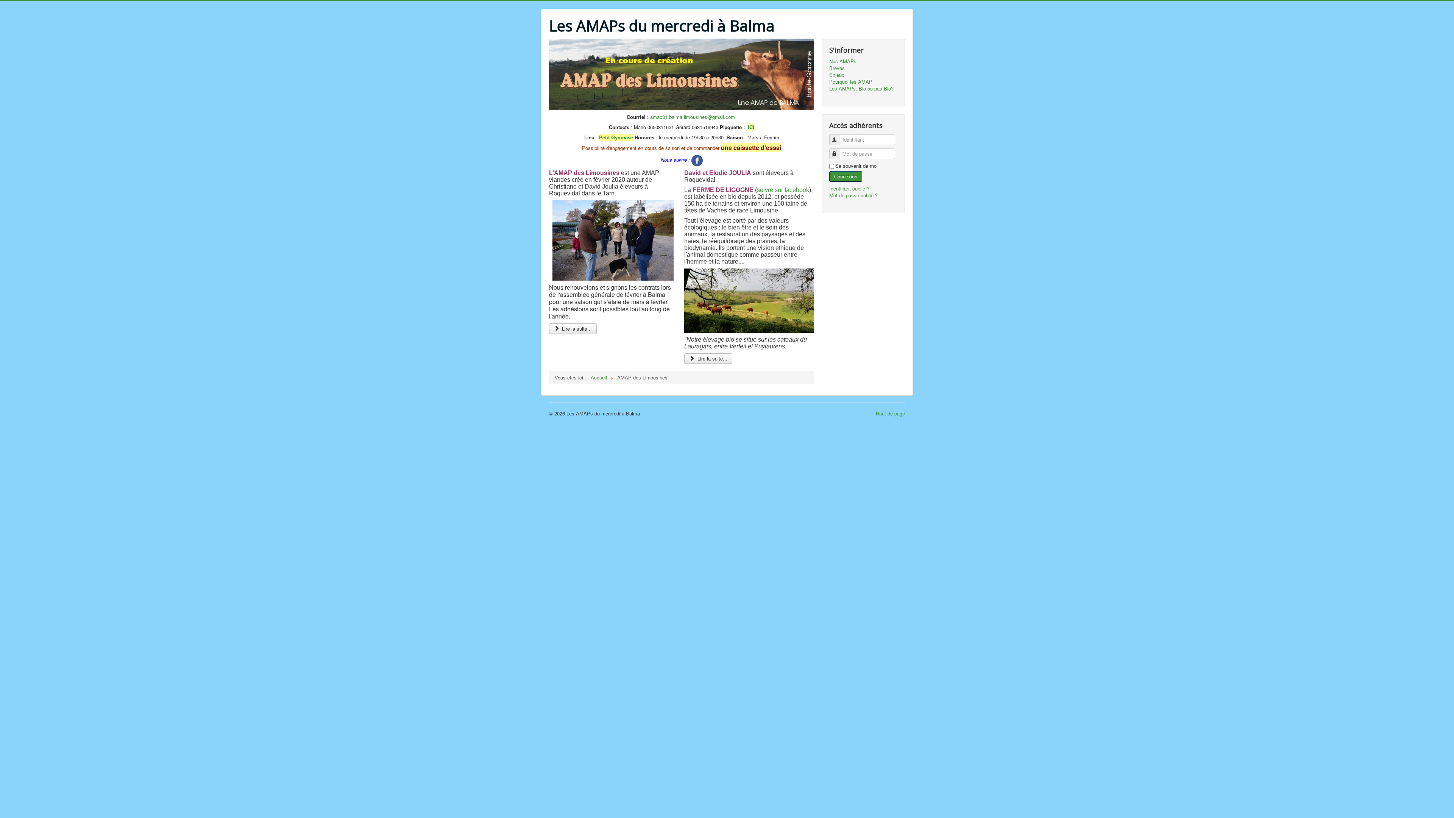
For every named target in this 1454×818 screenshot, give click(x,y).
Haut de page (890, 413)
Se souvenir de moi (856, 165)
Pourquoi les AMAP (850, 81)
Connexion (845, 176)
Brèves (837, 68)
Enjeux (836, 75)
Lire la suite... (576, 328)
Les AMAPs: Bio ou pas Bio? (861, 88)
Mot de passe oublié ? (853, 195)
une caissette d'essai (751, 147)
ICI (751, 127)
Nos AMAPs (842, 61)
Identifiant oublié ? (849, 188)
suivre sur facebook (783, 190)
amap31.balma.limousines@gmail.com (692, 116)
